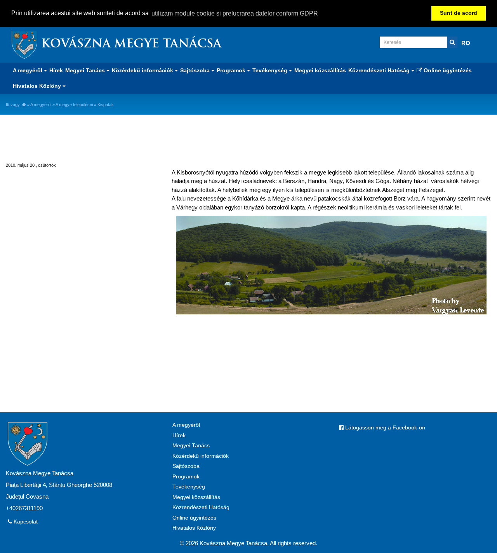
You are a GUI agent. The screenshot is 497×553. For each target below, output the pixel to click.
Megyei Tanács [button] (85, 70)
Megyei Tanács (191, 445)
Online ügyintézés (447, 70)
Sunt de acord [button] (458, 13)
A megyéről (40, 104)
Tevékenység (188, 487)
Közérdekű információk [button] (143, 70)
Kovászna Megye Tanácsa (131, 44)
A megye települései (74, 104)
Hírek (56, 70)
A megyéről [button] (28, 70)
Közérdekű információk (200, 456)
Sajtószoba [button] (195, 70)
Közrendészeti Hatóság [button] (379, 70)
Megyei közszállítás (320, 70)
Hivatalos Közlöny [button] (38, 86)
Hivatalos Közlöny (194, 528)
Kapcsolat (25, 522)
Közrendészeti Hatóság (200, 507)
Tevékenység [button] (270, 70)
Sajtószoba (186, 466)
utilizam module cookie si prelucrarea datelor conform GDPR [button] (234, 13)
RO (465, 43)
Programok (186, 477)
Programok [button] (232, 70)
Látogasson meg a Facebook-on (384, 428)
